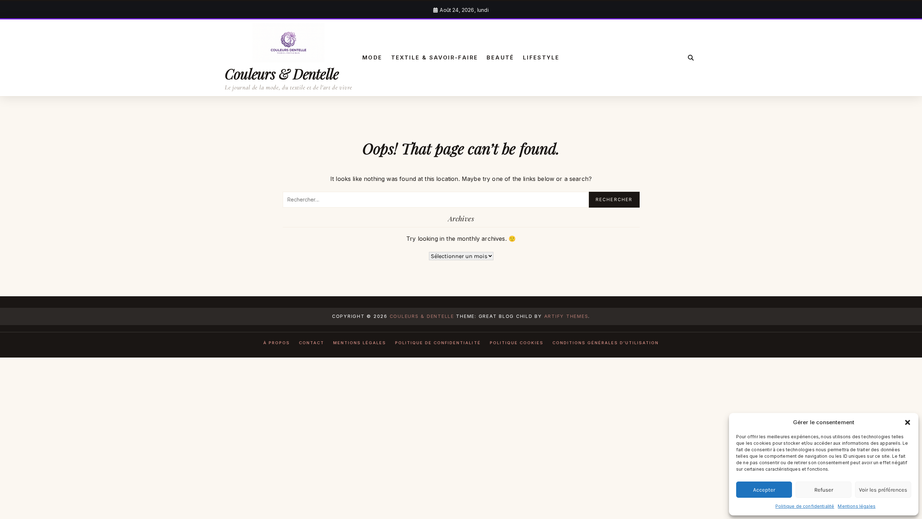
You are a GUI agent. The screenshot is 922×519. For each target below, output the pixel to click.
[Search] (690, 57)
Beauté (500, 57)
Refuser (823, 490)
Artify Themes (566, 316)
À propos (276, 342)
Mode (372, 57)
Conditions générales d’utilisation (605, 342)
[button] (907, 422)
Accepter (764, 490)
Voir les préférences (883, 490)
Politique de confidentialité (804, 506)
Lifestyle (541, 57)
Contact (311, 342)
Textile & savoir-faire (434, 57)
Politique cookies (516, 342)
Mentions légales (857, 506)
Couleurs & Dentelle (282, 73)
